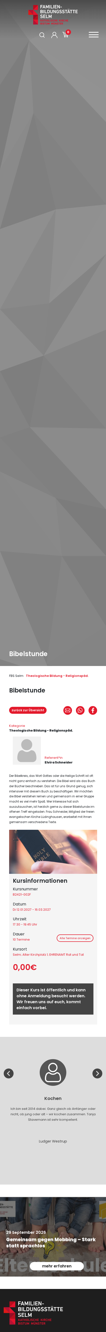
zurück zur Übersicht (28, 710)
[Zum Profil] (54, 35)
